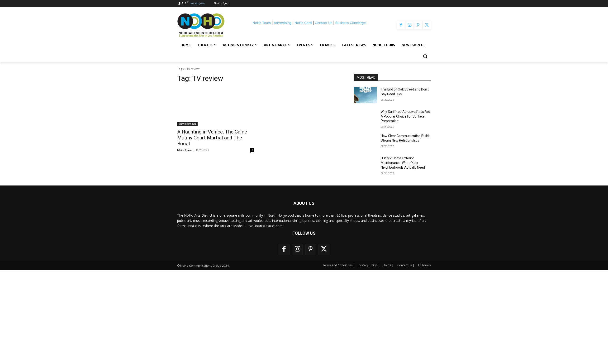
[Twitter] (427, 25)
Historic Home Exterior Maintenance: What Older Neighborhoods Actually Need (403, 162)
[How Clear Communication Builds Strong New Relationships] (365, 142)
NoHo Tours (261, 23)
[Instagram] (409, 25)
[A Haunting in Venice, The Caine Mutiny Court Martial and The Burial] (215, 106)
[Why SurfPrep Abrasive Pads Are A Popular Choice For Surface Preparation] (365, 117)
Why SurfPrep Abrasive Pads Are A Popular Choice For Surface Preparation (405, 116)
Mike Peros (184, 150)
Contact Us (323, 23)
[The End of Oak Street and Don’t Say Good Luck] (365, 95)
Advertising (282, 23)
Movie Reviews (187, 123)
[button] (425, 56)
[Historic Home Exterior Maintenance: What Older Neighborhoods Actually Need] (365, 164)
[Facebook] (401, 25)
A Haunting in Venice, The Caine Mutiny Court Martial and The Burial (212, 138)
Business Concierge (350, 23)
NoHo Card (303, 23)
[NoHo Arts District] (207, 25)
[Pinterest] (418, 25)
